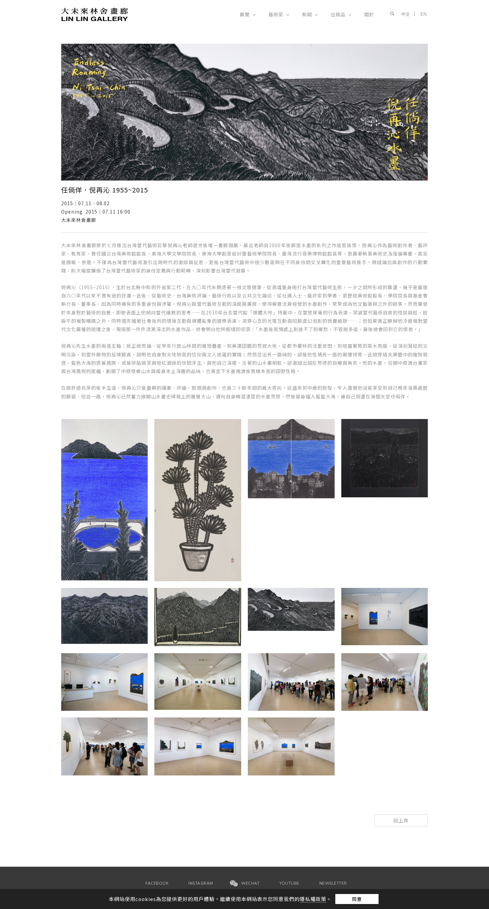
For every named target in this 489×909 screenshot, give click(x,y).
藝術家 (275, 14)
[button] (391, 14)
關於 (369, 14)
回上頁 (401, 820)
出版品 (338, 14)
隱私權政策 (313, 898)
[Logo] (94, 14)
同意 (357, 899)
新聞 (307, 14)
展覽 (245, 14)
